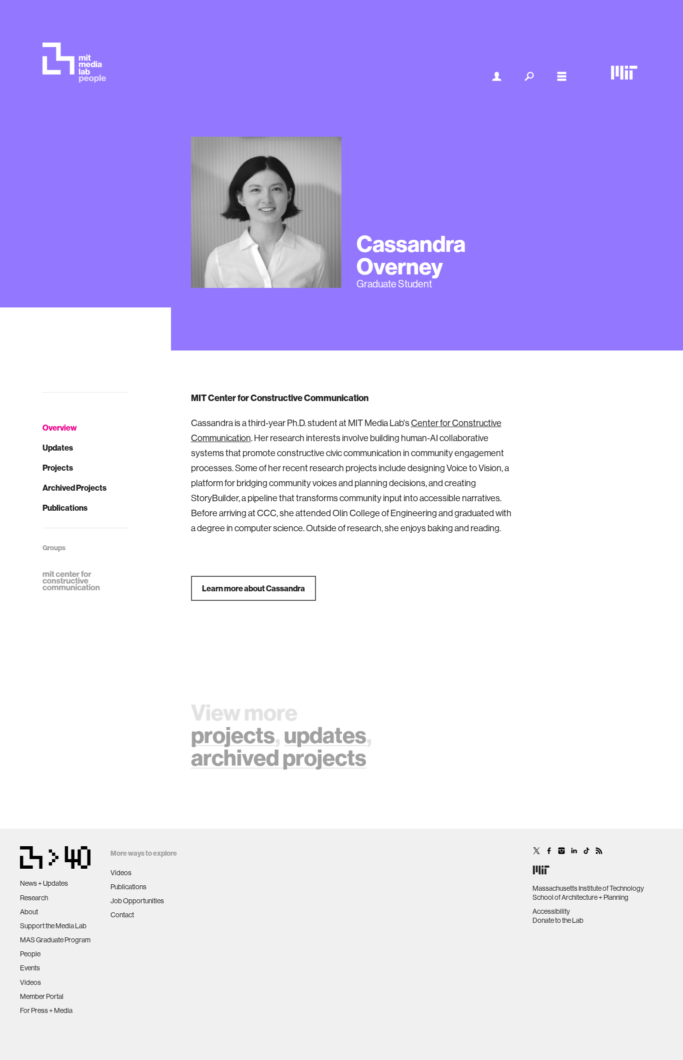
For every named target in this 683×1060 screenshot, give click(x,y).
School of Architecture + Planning (580, 897)
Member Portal (42, 996)
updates (325, 735)
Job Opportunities (137, 900)
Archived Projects (74, 488)
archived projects (278, 757)
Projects (57, 468)
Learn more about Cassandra (253, 588)
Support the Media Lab (53, 925)
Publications (65, 508)
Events (30, 967)
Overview (59, 428)
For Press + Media (46, 1010)
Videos (30, 982)
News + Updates (44, 883)
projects (233, 735)
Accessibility (551, 911)
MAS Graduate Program (55, 939)
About (29, 911)
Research (34, 897)
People (30, 953)
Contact (122, 914)
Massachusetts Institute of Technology (588, 888)
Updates (57, 448)
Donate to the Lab (558, 920)
